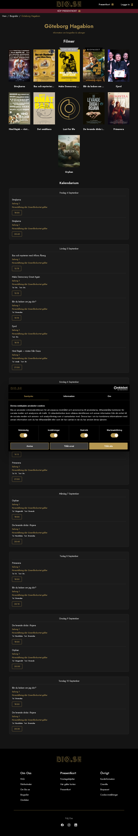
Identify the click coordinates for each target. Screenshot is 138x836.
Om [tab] (109, 396)
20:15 (16, 604)
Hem (4, 16)
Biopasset (104, 789)
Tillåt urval (69, 446)
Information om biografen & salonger (69, 32)
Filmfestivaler (26, 784)
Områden (24, 800)
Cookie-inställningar (109, 794)
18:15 (16, 342)
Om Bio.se (25, 789)
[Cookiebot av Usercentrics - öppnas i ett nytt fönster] (116, 388)
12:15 (16, 268)
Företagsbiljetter (67, 779)
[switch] (54, 435)
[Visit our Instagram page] (69, 826)
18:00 (17, 212)
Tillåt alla (108, 446)
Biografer (14, 16)
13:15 (16, 293)
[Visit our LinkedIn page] (75, 826)
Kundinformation (107, 779)
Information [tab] (69, 396)
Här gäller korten (68, 784)
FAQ (22, 779)
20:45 (17, 234)
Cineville (104, 784)
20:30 (17, 728)
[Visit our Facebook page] (62, 826)
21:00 (17, 367)
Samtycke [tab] (28, 396)
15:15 (16, 318)
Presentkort (65, 789)
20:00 (17, 666)
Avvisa (30, 446)
